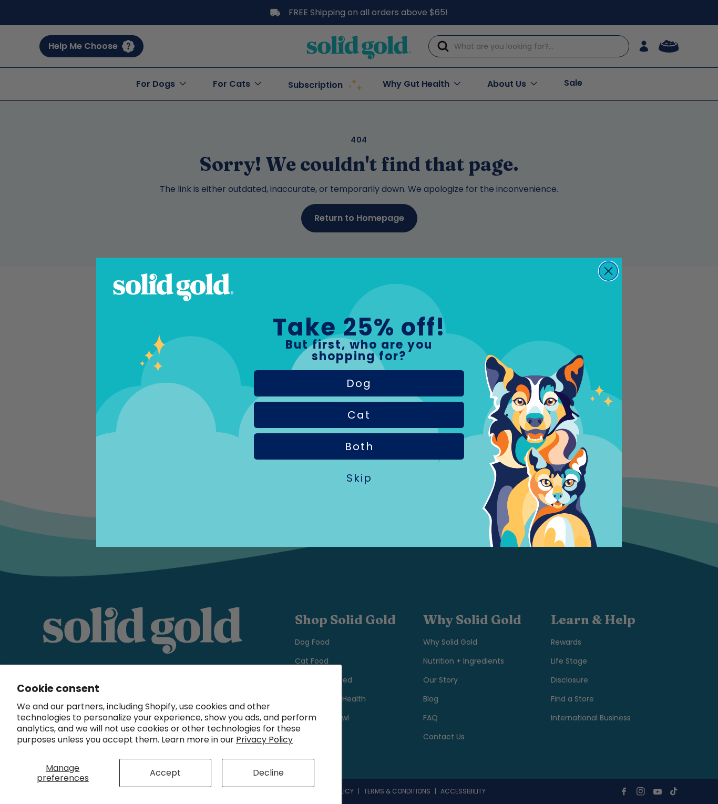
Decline (268, 773)
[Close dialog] (608, 271)
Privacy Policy (264, 740)
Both (359, 446)
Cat (359, 415)
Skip (359, 478)
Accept (165, 773)
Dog (359, 383)
